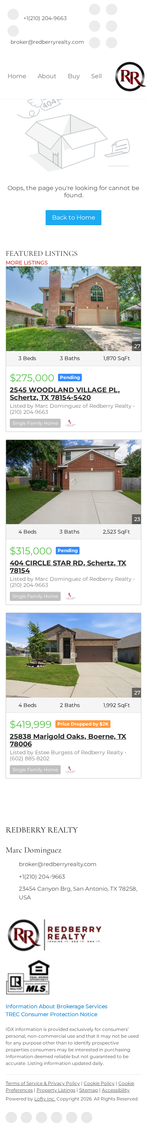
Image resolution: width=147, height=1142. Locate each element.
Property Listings (56, 1090)
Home (17, 76)
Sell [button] (96, 76)
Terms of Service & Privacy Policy (43, 1083)
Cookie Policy (99, 1083)
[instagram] (111, 26)
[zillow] (94, 26)
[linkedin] (111, 10)
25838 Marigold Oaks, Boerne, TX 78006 (68, 740)
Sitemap (88, 1090)
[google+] (111, 43)
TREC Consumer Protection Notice (51, 1014)
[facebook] (94, 10)
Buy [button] (74, 76)
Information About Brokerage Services (56, 1006)
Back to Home (73, 217)
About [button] (47, 76)
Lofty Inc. (44, 1099)
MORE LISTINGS (27, 262)
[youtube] (94, 43)
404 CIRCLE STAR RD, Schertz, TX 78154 (68, 567)
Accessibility (116, 1090)
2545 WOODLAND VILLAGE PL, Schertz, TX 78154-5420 (65, 394)
